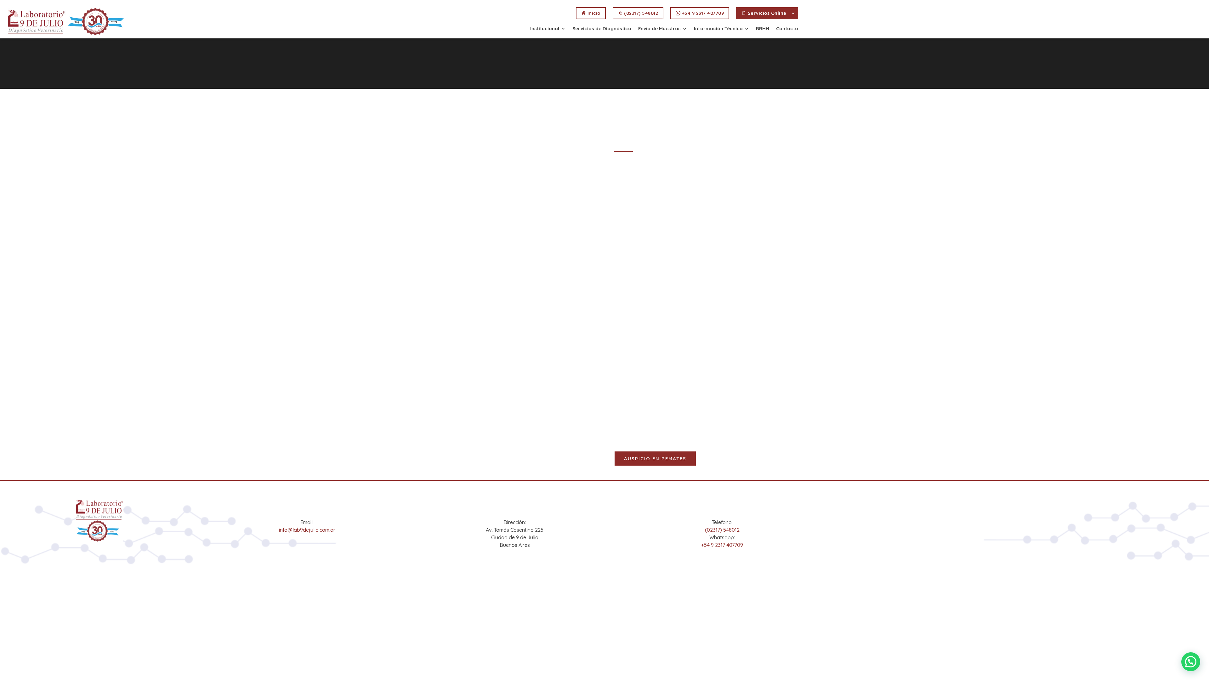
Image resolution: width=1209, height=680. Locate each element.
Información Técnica (718, 28)
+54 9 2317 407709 (702, 13)
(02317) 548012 (640, 13)
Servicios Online (766, 13)
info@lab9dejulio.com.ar (307, 530)
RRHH (762, 28)
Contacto (787, 28)
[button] (1190, 661)
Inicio (593, 13)
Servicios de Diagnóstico (601, 28)
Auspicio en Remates (655, 459)
